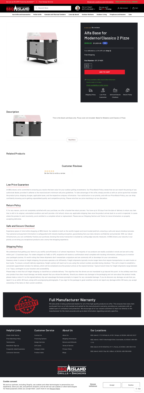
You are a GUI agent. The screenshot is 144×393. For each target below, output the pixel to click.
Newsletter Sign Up (12, 345)
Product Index (39, 352)
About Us (65, 335)
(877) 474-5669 (87, 9)
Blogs (64, 352)
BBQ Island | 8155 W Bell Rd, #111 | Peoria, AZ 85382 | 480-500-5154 (113, 347)
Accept (112, 385)
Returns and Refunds (69, 342)
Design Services (39, 342)
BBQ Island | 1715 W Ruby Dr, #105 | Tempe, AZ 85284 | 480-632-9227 (113, 335)
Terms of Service (67, 345)
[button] (88, 28)
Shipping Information (69, 339)
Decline (130, 385)
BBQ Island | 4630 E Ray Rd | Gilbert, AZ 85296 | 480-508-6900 (111, 351)
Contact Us (38, 335)
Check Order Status (12, 335)
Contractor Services (12, 352)
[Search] (36, 8)
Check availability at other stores (97, 85)
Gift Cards (37, 345)
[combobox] (54, 8)
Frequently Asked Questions (15, 349)
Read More (72, 140)
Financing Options (40, 339)
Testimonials (10, 342)
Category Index (39, 349)
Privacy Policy (55, 389)
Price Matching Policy (13, 339)
